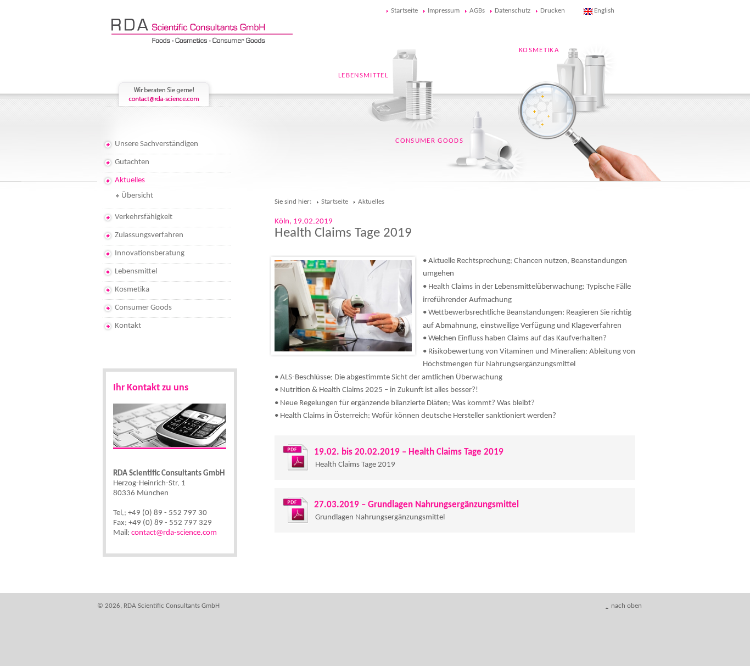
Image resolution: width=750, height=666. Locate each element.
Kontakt (128, 326)
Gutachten (132, 162)
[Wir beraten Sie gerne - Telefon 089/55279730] (167, 104)
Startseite (404, 10)
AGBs (477, 10)
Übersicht (137, 196)
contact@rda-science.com (174, 533)
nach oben (626, 605)
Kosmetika (132, 290)
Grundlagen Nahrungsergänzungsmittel (380, 517)
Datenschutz (512, 10)
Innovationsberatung (149, 253)
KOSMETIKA (539, 50)
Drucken (552, 10)
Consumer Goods (143, 308)
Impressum (444, 10)
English (604, 10)
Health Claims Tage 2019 (355, 465)
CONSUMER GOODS (429, 140)
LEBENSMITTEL (363, 75)
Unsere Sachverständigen (156, 144)
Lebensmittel (136, 271)
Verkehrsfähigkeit (143, 217)
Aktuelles (130, 180)
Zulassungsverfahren (149, 235)
